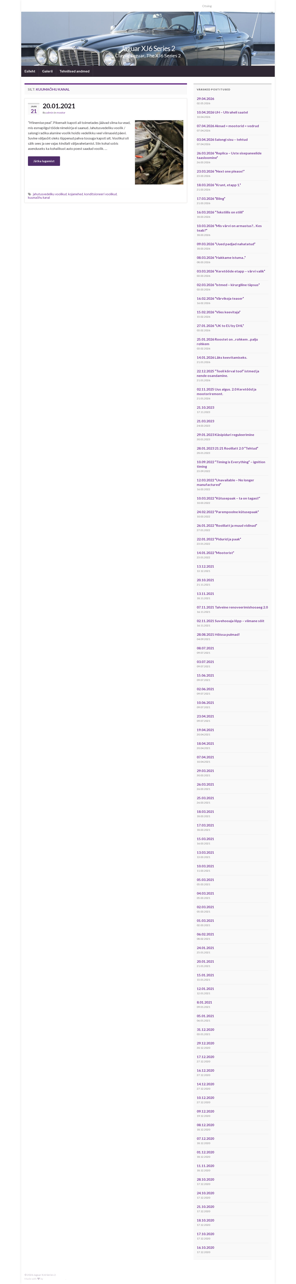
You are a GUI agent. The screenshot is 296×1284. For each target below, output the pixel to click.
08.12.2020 (205, 1125)
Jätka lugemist (44, 161)
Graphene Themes (54, 1278)
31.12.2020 (205, 1029)
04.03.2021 (205, 893)
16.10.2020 (205, 1247)
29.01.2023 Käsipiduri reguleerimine (225, 434)
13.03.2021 (205, 852)
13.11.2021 (205, 593)
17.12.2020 (205, 1057)
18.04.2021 (205, 743)
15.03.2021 (205, 839)
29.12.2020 (205, 1043)
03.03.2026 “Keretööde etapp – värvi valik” (231, 271)
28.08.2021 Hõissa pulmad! (218, 634)
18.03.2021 (205, 811)
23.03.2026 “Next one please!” (221, 171)
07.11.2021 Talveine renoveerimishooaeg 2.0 (232, 607)
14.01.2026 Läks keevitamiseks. (222, 357)
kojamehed (75, 194)
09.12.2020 (205, 1111)
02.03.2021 (205, 907)
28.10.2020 (205, 1179)
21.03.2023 (205, 421)
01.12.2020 (205, 1152)
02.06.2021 (205, 689)
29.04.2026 (205, 98)
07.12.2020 (205, 1138)
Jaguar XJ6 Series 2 (148, 48)
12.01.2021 (205, 988)
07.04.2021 (205, 757)
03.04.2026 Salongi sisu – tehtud (222, 139)
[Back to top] (286, 1274)
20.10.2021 (205, 580)
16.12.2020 (205, 1070)
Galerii (47, 71)
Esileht (29, 71)
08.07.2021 (205, 648)
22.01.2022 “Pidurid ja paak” (219, 539)
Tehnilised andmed (74, 71)
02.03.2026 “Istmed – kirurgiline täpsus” (228, 285)
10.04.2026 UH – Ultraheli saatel (222, 112)
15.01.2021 (205, 975)
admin (50, 112)
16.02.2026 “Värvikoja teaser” (220, 298)
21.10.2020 (205, 1206)
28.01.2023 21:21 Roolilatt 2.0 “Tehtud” (227, 448)
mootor (61, 112)
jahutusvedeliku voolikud (50, 194)
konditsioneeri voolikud (100, 194)
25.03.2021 (205, 798)
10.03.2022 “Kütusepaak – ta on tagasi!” (228, 498)
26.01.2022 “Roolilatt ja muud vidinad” (227, 525)
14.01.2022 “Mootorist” (215, 553)
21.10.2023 (205, 407)
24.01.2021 (205, 948)
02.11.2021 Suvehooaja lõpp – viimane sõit (230, 621)
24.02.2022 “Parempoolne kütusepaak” (228, 512)
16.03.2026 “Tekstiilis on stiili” (220, 212)
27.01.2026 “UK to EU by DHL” (220, 325)
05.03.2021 (205, 879)
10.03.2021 (205, 866)
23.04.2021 (205, 716)
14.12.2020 (205, 1084)
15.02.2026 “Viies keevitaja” (219, 312)
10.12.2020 (205, 1097)
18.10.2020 (205, 1220)
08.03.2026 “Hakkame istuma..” (221, 257)
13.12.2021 (205, 566)
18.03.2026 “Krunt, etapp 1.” (219, 185)
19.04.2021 (205, 730)
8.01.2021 (204, 1002)
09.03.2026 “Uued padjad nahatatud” (226, 244)
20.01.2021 (59, 106)
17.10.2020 (205, 1234)
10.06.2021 (205, 702)
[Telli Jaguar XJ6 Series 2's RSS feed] (26, 5)
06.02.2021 (205, 934)
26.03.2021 (205, 784)
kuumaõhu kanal (39, 197)
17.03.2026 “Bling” (211, 198)
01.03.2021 (205, 920)
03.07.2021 (205, 662)
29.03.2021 (205, 770)
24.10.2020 (205, 1193)
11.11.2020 (205, 1166)
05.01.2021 (205, 1016)
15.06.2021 (205, 675)
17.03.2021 (205, 825)
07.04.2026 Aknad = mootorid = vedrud (228, 126)
